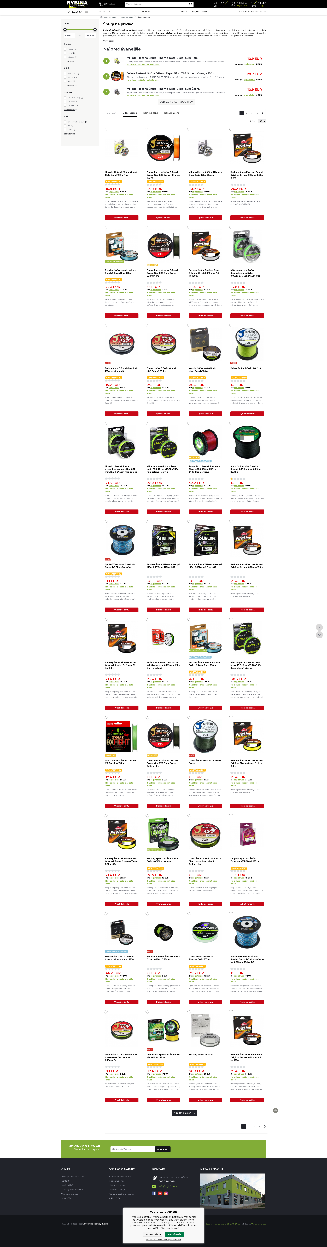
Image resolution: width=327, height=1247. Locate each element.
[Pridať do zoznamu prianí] (106, 130)
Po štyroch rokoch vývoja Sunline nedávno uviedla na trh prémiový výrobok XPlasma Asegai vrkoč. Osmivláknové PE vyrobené (160, 596)
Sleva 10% (66, 1198)
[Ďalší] (262, 113)
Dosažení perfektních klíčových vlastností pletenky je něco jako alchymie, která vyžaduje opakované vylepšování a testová (204, 400)
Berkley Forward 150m (201, 1054)
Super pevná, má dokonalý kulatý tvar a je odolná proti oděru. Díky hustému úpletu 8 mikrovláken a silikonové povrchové (205, 204)
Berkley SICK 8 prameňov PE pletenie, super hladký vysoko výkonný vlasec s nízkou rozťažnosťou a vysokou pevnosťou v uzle (163, 891)
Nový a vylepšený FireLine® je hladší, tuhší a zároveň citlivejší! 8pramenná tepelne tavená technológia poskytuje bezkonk (204, 302)
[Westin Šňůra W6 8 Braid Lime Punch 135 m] (205, 344)
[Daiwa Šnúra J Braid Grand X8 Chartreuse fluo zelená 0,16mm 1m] (121, 1030)
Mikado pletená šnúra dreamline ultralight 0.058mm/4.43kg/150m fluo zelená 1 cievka (245, 273)
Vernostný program (70, 1194)
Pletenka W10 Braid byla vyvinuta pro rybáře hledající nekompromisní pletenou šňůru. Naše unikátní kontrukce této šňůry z (120, 989)
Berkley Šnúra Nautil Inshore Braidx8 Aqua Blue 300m (204, 663)
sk (215, 5)
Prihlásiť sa (241, 3)
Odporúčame (130, 113)
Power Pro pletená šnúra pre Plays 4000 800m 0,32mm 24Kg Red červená (204, 469)
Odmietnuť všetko (153, 1234)
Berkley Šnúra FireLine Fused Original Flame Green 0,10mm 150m (246, 763)
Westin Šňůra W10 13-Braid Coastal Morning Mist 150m (120, 958)
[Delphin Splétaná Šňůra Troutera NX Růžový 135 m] (247, 834)
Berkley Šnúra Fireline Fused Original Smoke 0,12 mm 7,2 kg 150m (121, 665)
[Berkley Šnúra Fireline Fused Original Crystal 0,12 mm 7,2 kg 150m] (205, 246)
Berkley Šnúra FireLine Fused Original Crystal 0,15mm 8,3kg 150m (246, 175)
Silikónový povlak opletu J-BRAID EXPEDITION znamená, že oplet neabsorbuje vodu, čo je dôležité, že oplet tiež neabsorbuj (162, 204)
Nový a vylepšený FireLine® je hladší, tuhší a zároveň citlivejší (245, 202)
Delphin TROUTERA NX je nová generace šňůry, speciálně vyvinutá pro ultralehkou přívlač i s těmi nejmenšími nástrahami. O (246, 891)
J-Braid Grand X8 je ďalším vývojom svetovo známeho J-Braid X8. (203, 889)
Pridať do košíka (247, 218)
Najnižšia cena (150, 113)
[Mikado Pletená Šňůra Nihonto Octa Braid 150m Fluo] (117, 61)
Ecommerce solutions (216, 1224)
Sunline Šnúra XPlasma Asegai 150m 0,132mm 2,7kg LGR (205, 565)
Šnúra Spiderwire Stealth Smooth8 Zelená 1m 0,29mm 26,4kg (246, 469)
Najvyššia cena (171, 113)
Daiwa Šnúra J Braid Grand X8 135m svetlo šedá (121, 369)
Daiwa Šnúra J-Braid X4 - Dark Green (205, 761)
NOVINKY (145, 11)
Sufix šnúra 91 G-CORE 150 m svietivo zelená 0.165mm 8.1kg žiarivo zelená (163, 665)
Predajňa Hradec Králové (73, 1176)
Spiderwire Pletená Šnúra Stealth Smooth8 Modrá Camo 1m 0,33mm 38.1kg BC (247, 959)
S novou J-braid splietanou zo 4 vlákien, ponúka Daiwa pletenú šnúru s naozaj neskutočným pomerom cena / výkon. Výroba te (246, 400)
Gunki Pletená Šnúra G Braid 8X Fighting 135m (120, 761)
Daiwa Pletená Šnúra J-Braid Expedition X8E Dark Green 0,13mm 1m (162, 273)
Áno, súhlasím (174, 1234)
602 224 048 (109, 4)
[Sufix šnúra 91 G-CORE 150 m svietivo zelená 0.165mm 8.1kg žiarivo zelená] (163, 638)
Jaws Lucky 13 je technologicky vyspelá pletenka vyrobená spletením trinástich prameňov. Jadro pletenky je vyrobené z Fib (163, 498)
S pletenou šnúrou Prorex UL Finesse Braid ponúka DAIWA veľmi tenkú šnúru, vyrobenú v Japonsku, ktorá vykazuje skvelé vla (205, 989)
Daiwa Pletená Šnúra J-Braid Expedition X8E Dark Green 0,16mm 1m (162, 763)
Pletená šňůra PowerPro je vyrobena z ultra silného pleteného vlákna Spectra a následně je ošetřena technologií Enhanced (205, 498)
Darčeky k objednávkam (251, 11)
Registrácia (241, 5)
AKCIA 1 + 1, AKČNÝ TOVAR (194, 11)
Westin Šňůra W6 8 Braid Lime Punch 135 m (202, 369)
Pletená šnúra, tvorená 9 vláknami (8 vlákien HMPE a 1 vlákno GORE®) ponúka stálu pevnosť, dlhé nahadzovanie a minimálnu (163, 694)
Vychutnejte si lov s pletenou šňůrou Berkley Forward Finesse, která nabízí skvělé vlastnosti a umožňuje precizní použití (204, 1087)
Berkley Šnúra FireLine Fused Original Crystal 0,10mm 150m (246, 565)
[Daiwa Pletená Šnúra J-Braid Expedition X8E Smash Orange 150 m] (117, 76)
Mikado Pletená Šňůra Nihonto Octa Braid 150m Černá (163, 88)
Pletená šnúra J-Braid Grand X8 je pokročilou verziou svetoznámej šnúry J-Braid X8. (121, 400)
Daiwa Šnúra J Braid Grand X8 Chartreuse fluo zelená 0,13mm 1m (205, 861)
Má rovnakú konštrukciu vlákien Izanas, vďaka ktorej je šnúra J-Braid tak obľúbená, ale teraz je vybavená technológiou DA (163, 302)
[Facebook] (154, 1194)
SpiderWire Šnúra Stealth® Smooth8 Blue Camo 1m (120, 565)
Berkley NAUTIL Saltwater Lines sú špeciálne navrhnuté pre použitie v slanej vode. (119, 302)
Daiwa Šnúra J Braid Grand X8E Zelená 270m (161, 369)
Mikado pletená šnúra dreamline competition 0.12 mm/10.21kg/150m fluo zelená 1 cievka (121, 469)
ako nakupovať (116, 1181)
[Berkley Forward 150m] (205, 1030)
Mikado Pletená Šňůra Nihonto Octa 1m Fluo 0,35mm (163, 958)
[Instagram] (166, 1194)
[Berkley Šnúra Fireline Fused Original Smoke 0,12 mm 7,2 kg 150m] (121, 638)
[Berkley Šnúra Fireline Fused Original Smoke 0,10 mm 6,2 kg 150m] (247, 1030)
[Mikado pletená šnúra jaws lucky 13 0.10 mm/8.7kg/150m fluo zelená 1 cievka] (247, 638)
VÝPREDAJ (104, 11)
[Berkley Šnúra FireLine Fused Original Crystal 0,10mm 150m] (247, 540)
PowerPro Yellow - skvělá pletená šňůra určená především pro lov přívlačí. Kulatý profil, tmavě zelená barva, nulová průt (163, 1086)
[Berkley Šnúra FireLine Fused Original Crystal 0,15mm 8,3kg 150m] (247, 148)
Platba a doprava (117, 1185)
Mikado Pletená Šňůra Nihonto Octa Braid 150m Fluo (162, 57)
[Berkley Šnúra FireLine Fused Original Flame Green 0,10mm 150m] (247, 736)
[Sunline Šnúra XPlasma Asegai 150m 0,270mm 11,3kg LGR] (163, 540)
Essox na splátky (117, 1189)
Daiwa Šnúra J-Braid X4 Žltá (245, 368)
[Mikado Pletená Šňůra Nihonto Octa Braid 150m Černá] (117, 92)
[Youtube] (160, 1194)
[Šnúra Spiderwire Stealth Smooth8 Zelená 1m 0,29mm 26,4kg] (247, 442)
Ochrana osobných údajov (121, 1194)
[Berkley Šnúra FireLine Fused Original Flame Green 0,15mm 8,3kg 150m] (121, 834)
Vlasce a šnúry (127, 17)
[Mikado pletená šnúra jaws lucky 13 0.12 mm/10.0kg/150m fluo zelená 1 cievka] (163, 442)
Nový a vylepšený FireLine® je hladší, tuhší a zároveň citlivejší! (245, 594)
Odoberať (162, 1149)
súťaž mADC (67, 1185)
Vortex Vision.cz (258, 1224)
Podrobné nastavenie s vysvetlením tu (163, 1239)
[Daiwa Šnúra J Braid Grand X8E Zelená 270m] (163, 344)
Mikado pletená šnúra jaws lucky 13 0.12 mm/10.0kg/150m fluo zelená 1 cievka (163, 469)
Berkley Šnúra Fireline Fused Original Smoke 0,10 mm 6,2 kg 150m (246, 1057)
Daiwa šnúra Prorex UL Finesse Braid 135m (201, 958)
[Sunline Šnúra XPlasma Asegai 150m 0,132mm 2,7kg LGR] (205, 540)
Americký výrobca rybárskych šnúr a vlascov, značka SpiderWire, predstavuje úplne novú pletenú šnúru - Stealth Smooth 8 (247, 498)
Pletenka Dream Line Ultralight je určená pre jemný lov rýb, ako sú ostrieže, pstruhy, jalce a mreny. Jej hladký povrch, (247, 302)
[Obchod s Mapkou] (232, 1191)
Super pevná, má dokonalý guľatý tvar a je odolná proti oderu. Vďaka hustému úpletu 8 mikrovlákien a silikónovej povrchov (121, 204)
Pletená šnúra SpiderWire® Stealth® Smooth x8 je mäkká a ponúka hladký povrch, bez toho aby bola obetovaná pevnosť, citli (246, 989)
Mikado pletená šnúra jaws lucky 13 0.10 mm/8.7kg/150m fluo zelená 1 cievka (246, 665)
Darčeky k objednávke (72, 1189)
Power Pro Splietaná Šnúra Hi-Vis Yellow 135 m (163, 1056)
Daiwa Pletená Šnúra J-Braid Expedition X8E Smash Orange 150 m (171, 73)
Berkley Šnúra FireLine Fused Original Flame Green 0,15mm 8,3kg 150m (121, 861)
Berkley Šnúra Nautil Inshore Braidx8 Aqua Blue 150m (120, 271)
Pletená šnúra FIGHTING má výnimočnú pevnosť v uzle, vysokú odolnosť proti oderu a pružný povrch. (121, 792)
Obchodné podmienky (120, 1176)
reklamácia (114, 1198)
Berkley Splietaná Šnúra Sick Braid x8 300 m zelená (162, 860)
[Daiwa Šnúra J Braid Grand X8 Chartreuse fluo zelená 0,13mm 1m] (205, 834)
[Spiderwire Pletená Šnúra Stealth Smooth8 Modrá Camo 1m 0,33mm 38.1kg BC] (247, 932)
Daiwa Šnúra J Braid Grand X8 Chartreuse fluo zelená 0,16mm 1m (121, 1057)
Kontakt (65, 1181)
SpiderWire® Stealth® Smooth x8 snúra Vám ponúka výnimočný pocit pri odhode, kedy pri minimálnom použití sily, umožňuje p (121, 596)
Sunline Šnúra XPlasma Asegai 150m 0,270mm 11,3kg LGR (163, 565)
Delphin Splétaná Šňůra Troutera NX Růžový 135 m (244, 860)
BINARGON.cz (233, 1224)
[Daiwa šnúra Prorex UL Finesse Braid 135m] (205, 932)
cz (215, 2)
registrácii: (114, 191)
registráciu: (249, 64)
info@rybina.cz (168, 1186)
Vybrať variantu (121, 217)
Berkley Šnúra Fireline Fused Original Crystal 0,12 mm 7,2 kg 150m (204, 273)
